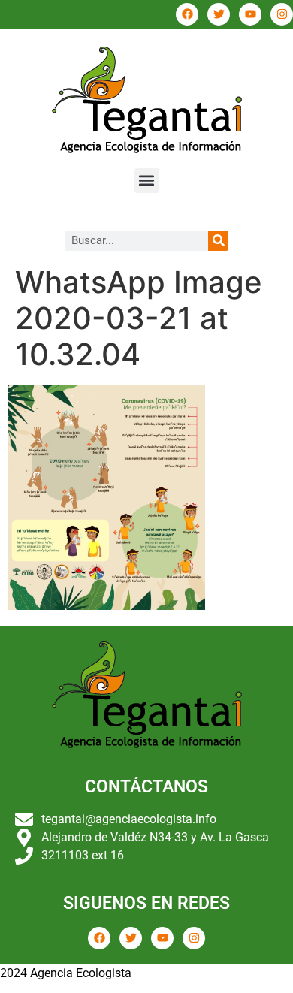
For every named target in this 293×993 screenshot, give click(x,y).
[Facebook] (187, 14)
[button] (146, 180)
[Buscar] (218, 241)
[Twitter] (218, 14)
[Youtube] (250, 14)
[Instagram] (281, 14)
